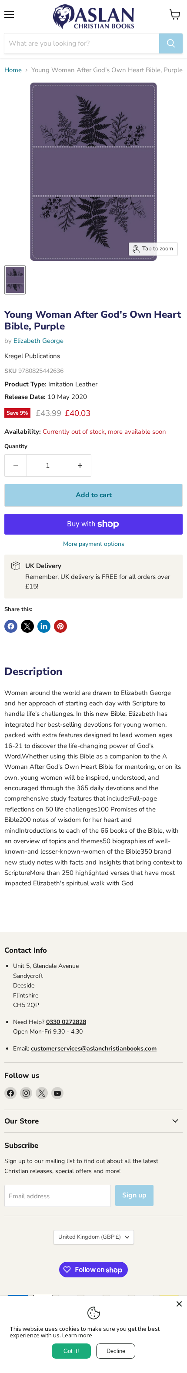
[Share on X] (27, 626)
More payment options (93, 544)
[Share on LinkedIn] (43, 626)
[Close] (179, 1304)
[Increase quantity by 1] (80, 465)
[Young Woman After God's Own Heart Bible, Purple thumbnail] (15, 280)
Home (13, 70)
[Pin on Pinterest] (60, 626)
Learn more (77, 1335)
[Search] (171, 43)
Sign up (134, 1195)
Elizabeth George (38, 340)
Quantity (15, 446)
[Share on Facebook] (10, 626)
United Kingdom (89, 1237)
